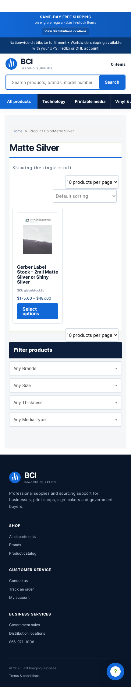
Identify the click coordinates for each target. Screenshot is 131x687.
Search (112, 82)
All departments (22, 536)
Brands (15, 544)
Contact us (18, 580)
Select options (31, 311)
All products (19, 101)
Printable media (90, 101)
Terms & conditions (24, 676)
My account (19, 597)
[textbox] (65, 368)
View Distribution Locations (65, 31)
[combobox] (65, 368)
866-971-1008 (21, 642)
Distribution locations (27, 633)
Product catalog (22, 553)
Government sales (24, 624)
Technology (54, 101)
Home (17, 131)
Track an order (21, 589)
